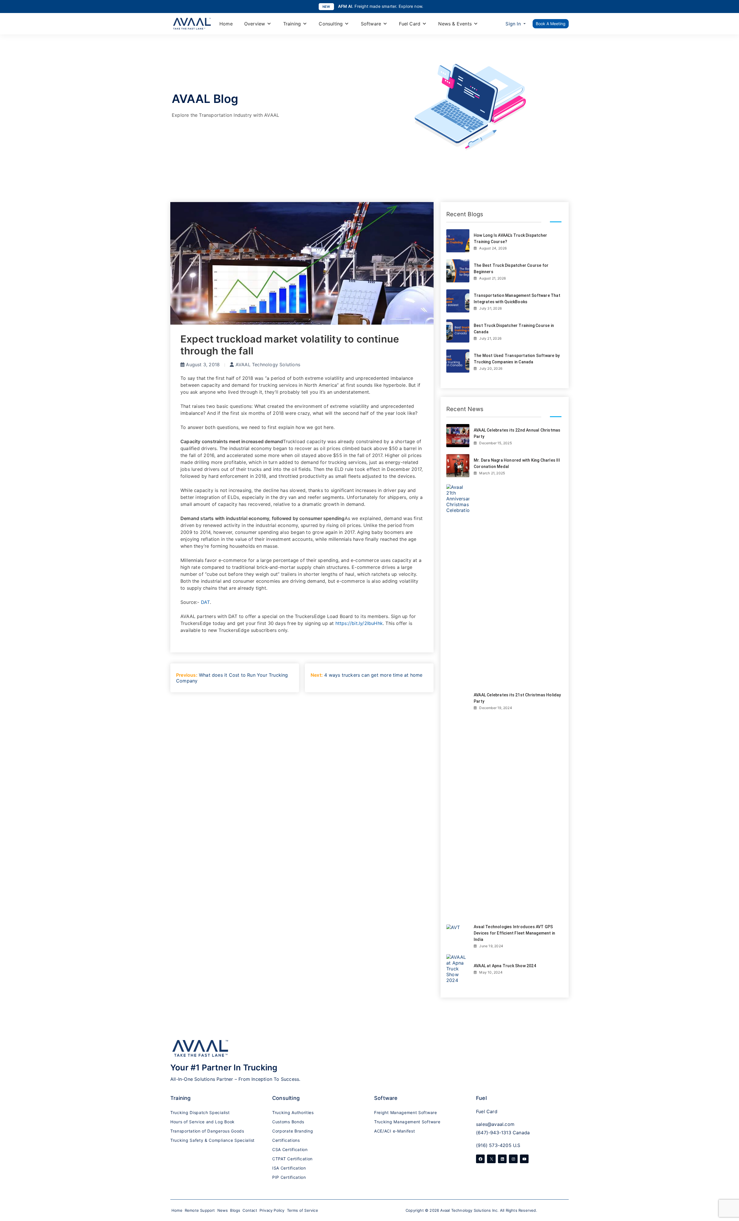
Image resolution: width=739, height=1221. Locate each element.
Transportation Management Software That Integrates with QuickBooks (517, 298)
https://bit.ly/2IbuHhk (359, 623)
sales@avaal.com (495, 1124)
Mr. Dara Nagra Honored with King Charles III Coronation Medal (517, 463)
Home (226, 24)
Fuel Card (409, 24)
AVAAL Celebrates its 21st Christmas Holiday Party (517, 698)
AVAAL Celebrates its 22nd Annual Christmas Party (517, 433)
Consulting (331, 24)
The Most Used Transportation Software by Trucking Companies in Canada (517, 358)
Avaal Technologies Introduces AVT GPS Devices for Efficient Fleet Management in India (514, 933)
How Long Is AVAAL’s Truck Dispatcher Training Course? (510, 238)
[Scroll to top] (729, 1183)
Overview (254, 24)
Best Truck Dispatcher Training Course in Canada (514, 328)
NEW (326, 7)
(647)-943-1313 (493, 1132)
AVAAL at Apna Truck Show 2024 (505, 965)
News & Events (455, 24)
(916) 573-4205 (494, 1145)
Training (292, 24)
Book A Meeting (551, 23)
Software (371, 24)
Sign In (512, 24)
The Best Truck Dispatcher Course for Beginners (511, 268)
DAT (205, 602)
